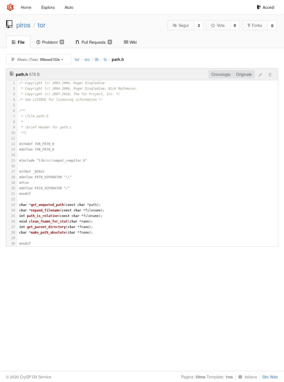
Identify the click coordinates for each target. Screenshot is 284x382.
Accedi (268, 7)
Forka (257, 25)
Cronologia (220, 74)
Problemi (52, 42)
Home (26, 7)
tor (41, 24)
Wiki (133, 42)
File (21, 42)
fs (105, 59)
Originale (244, 74)
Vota (221, 25)
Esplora (48, 7)
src (87, 59)
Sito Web (270, 377)
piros (23, 24)
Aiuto (69, 7)
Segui (184, 25)
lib (97, 59)
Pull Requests (96, 42)
